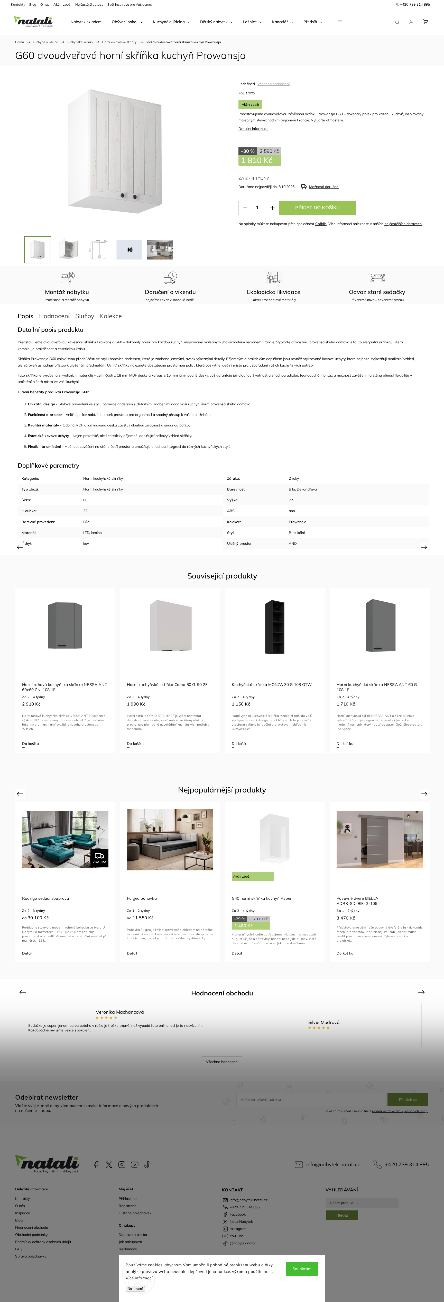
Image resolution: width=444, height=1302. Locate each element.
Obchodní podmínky (31, 1234)
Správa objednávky (30, 1256)
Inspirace (22, 1213)
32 (85, 511)
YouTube (134, 1165)
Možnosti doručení (324, 186)
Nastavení (135, 1289)
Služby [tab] (84, 316)
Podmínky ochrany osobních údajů (43, 1241)
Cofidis (321, 223)
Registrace (127, 1205)
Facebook (96, 1165)
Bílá (292, 489)
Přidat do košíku (317, 207)
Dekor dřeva (307, 489)
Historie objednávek (135, 1213)
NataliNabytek (109, 1165)
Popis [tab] (25, 316)
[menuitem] (86, 22)
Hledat (342, 1215)
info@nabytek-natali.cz (333, 1164)
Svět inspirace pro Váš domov (130, 4)
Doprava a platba (133, 1234)
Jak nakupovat (130, 1241)
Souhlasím (302, 1268)
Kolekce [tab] (111, 316)
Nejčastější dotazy (89, 4)
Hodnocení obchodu (31, 1227)
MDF (133, 375)
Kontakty (18, 4)
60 (85, 500)
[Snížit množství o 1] (245, 208)
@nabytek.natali (147, 1165)
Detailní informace (253, 128)
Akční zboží (62, 4)
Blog (32, 4)
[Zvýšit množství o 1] (272, 208)
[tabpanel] (65, 670)
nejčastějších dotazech (403, 223)
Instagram (122, 1165)
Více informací (139, 1278)
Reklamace (128, 1249)
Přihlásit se (408, 1100)
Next (424, 547)
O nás (44, 4)
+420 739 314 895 (407, 1164)
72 (291, 500)
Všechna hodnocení (273, 84)
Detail (27, 953)
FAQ (18, 1249)
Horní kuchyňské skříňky (103, 478)
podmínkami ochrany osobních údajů (400, 1111)
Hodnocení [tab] (54, 316)
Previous (20, 547)
